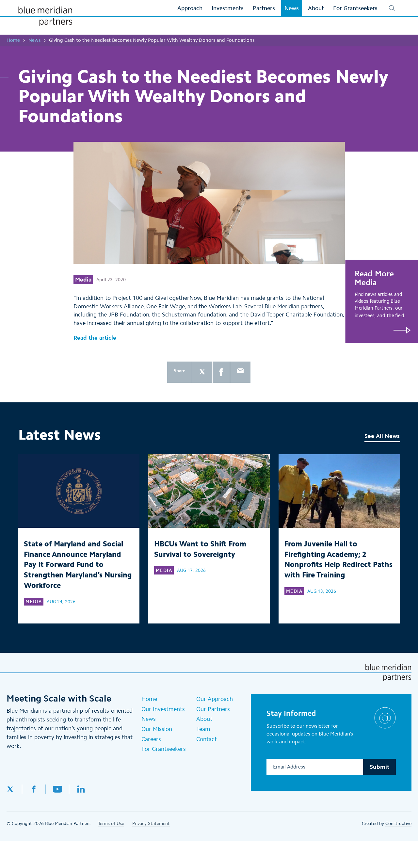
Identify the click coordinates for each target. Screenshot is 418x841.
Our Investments (163, 709)
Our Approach (214, 699)
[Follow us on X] (14, 789)
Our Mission (156, 729)
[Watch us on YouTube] (57, 789)
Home (13, 40)
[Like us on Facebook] (34, 789)
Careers (151, 739)
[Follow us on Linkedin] (81, 789)
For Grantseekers (163, 748)
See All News (382, 436)
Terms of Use (111, 823)
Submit (379, 766)
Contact (206, 739)
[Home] (45, 16)
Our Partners (213, 709)
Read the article (94, 337)
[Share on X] (202, 372)
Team (203, 729)
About (204, 718)
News (34, 40)
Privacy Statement (151, 823)
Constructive (398, 823)
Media (83, 279)
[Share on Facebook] (221, 372)
